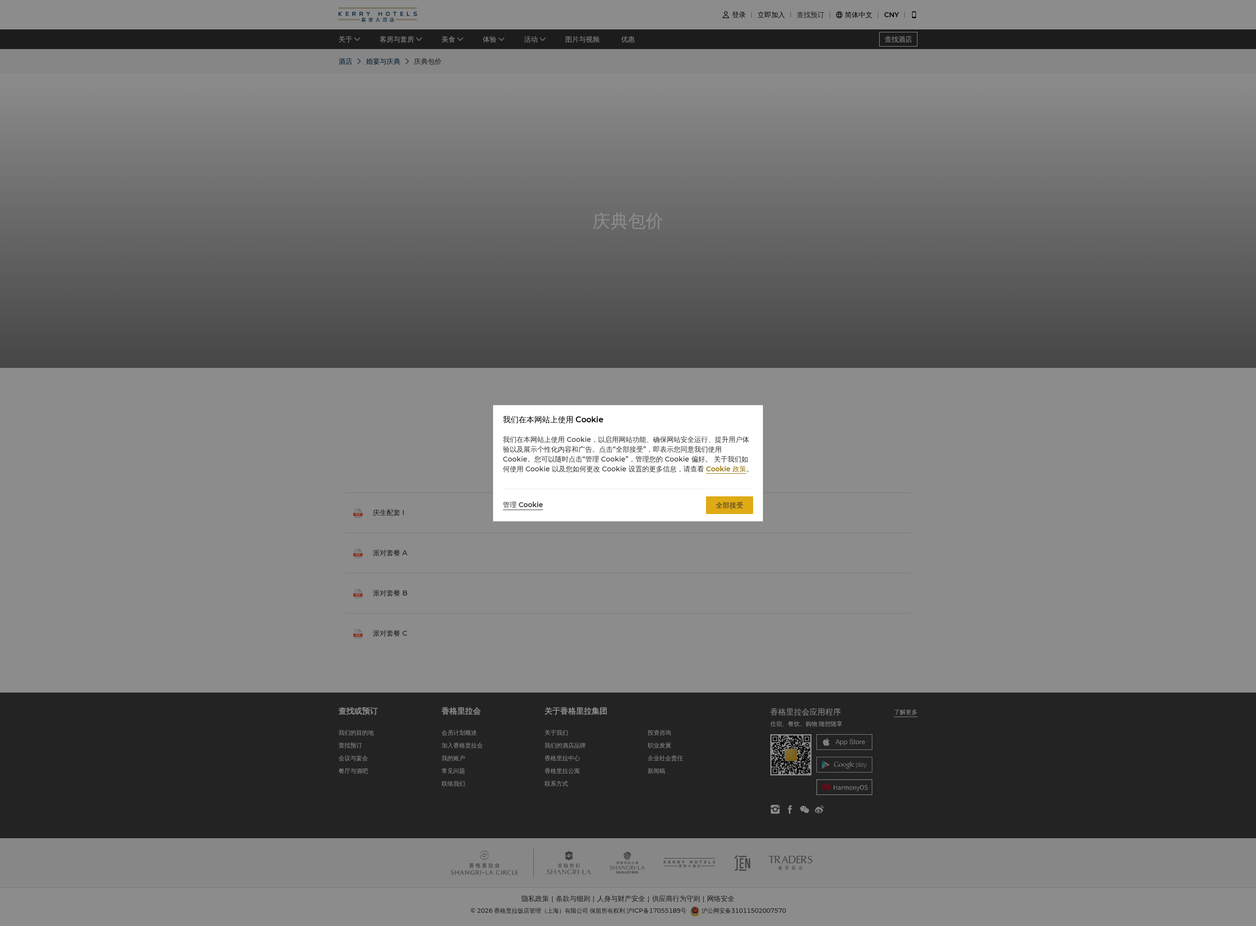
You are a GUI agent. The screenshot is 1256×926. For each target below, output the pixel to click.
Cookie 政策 (726, 468)
